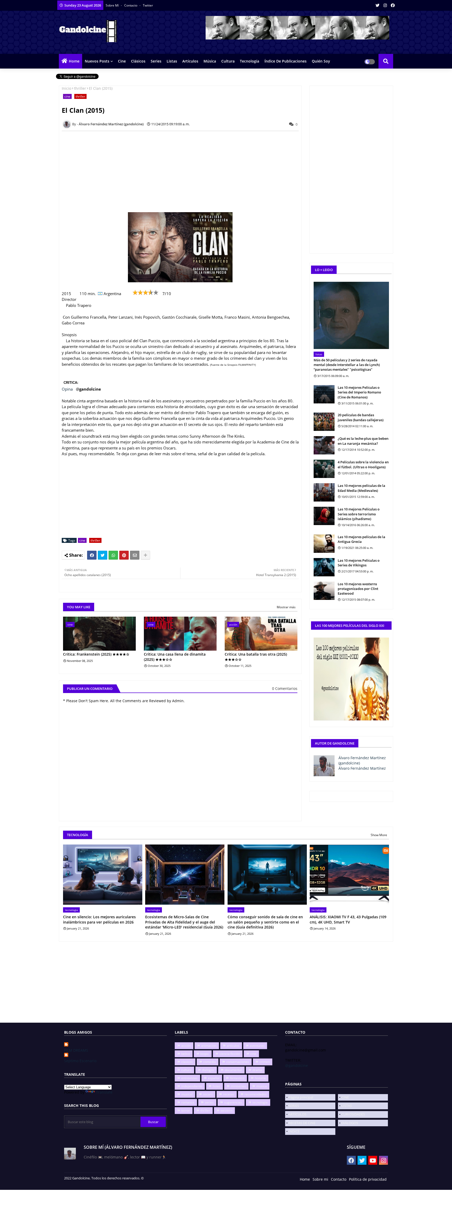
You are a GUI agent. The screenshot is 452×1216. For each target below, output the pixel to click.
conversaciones (237, 1062)
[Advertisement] (183, 171)
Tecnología (249, 61)
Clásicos (138, 61)
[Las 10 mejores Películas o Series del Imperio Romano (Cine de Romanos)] (324, 394)
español (213, 1078)
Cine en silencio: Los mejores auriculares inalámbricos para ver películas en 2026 (99, 919)
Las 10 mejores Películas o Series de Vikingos (359, 562)
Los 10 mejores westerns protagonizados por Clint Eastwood (358, 589)
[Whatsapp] (113, 555)
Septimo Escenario (80, 1060)
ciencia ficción (229, 1053)
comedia (209, 1062)
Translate (104, 1092)
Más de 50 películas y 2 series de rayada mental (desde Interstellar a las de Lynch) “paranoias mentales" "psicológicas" (347, 365)
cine (67, 96)
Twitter (148, 5)
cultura (186, 1070)
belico (185, 1053)
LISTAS (346, 1105)
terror (185, 1110)
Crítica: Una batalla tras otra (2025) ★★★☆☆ (256, 657)
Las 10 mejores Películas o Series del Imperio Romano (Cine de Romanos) (359, 392)
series (209, 1102)
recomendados (256, 1094)
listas (216, 1086)
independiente (191, 1086)
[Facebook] (92, 555)
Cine (122, 61)
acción (186, 1045)
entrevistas (189, 1078)
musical (187, 1094)
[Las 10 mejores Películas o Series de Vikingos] (324, 567)
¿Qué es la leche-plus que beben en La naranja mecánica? (363, 441)
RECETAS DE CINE (302, 1123)
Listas (172, 61)
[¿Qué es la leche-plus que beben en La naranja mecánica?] (324, 445)
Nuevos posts (97, 61)
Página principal (301, 1097)
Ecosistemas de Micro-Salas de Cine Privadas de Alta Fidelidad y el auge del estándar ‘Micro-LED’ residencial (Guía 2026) (184, 922)
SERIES (294, 1105)
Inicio (66, 88)
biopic (204, 1053)
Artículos (190, 61)
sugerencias (233, 1102)
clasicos (187, 1062)
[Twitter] (102, 555)
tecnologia (260, 1102)
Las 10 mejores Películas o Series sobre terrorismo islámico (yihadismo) (359, 514)
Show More (379, 835)
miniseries (238, 1086)
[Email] (134, 555)
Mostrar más (286, 607)
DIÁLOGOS (349, 1123)
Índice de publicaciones (285, 61)
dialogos (208, 1070)
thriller (80, 88)
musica (261, 1086)
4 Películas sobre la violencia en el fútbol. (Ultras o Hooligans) (363, 464)
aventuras (257, 1045)
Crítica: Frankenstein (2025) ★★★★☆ (96, 654)
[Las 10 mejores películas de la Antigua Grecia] (324, 543)
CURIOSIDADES (353, 1114)
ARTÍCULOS (297, 1114)
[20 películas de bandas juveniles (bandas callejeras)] (324, 422)
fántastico (237, 1078)
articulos (233, 1045)
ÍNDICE (294, 1131)
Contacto (131, 5)
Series (156, 61)
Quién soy (321, 61)
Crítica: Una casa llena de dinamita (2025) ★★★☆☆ (175, 657)
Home (74, 61)
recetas (228, 1094)
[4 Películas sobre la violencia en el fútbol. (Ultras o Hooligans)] (324, 469)
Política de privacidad (368, 1179)
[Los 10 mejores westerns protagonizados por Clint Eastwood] (324, 591)
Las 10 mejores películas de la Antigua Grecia (361, 539)
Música (210, 61)
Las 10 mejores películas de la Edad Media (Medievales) (361, 488)
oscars (208, 1094)
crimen (264, 1062)
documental (233, 1070)
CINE (345, 1097)
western (226, 1110)
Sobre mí (113, 5)
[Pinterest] (124, 555)
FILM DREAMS (76, 1050)
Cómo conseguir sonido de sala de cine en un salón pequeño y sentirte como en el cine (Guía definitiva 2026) (265, 922)
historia (260, 1078)
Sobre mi (320, 1179)
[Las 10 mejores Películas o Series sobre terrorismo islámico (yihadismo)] (324, 516)
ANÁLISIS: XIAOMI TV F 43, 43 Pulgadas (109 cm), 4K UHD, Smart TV (348, 919)
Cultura (228, 61)
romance (187, 1102)
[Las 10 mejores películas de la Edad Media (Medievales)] (324, 492)
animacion (208, 1045)
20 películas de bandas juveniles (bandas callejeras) (360, 417)
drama (257, 1070)
